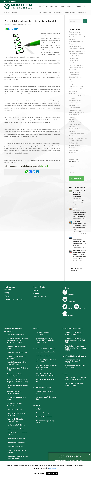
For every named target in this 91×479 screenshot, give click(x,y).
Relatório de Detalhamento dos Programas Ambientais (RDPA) (17, 381)
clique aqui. (44, 166)
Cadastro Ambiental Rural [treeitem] (77, 51)
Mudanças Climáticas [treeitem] (75, 105)
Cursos (65, 374)
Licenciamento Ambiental (15, 334)
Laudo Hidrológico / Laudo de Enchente (17, 434)
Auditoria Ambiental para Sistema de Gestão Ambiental (46, 374)
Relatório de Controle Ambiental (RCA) (14, 375)
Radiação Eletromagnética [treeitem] (77, 122)
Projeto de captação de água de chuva (46, 422)
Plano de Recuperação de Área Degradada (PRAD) (17, 457)
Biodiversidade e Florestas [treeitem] (77, 48)
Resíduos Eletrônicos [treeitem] (75, 140)
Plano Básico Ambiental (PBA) (17, 352)
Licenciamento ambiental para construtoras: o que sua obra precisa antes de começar (79, 241)
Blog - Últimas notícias (10, 12)
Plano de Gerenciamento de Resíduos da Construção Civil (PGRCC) (75, 340)
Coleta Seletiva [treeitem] (73, 58)
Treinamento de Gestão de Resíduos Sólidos (74, 384)
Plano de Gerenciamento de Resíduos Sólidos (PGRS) (74, 333)
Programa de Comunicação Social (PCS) (16, 414)
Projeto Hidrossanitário (44, 417)
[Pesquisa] (85, 6)
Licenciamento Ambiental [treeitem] (77, 96)
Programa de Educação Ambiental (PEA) (15, 420)
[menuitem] (43, 6)
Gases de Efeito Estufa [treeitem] (76, 86)
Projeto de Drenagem (43, 413)
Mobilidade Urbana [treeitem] (75, 103)
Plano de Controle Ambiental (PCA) (16, 347)
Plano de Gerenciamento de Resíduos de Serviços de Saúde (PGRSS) (75, 348)
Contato (36, 293)
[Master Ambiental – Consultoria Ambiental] (18, 6)
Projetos (36, 405)
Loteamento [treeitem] (72, 98)
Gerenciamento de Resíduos (72, 329)
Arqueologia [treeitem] (73, 44)
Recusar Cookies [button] (39, 473)
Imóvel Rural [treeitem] (73, 91)
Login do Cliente (39, 287)
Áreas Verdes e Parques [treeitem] (76, 41)
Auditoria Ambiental (25, 24)
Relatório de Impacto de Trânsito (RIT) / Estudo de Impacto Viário (45, 340)
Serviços (7, 293)
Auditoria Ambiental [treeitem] (75, 46)
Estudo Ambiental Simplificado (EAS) (17, 387)
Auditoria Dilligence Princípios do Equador (46, 361)
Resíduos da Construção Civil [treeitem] (78, 138)
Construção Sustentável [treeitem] (76, 65)
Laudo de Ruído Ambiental (16, 443)
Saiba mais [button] (52, 468)
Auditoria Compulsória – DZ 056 (45, 380)
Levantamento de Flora (15, 446)
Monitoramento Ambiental (16, 425)
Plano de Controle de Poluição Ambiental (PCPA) (17, 363)
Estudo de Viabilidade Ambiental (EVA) (14, 404)
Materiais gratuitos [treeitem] (75, 100)
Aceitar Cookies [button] (52, 473)
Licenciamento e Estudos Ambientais (13, 330)
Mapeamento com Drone (15, 429)
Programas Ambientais (14, 409)
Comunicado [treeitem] (73, 63)
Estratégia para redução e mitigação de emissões (74, 361)
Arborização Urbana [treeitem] (75, 34)
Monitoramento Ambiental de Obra (46, 398)
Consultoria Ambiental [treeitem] (76, 67)
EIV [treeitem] (70, 79)
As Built (38, 409)
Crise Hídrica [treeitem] (73, 70)
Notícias (36, 290)
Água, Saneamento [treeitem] (74, 32)
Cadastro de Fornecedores (13, 299)
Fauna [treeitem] (71, 84)
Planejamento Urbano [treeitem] (75, 110)
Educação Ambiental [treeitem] (75, 77)
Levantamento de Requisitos (46, 352)
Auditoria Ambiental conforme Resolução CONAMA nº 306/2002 (46, 368)
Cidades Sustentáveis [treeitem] (75, 56)
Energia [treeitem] (71, 82)
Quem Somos (9, 289)
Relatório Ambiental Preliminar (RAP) (17, 369)
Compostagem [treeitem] (73, 60)
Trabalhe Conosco (39, 297)
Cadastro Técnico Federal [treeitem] (77, 53)
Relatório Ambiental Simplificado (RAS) (14, 392)
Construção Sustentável (42, 388)
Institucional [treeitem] (73, 93)
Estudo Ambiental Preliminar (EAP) (16, 398)
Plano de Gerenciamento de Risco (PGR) (16, 357)
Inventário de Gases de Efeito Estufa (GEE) (75, 367)
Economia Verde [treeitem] (74, 74)
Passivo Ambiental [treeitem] (74, 107)
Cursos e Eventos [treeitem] (74, 72)
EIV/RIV (36, 329)
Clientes (7, 296)
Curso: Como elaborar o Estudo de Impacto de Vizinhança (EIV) (75, 378)
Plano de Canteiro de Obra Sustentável (45, 392)
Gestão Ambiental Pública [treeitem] (77, 89)
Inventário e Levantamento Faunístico (16, 451)
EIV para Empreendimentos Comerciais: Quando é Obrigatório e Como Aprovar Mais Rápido (79, 212)
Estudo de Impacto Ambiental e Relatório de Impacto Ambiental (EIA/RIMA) (17, 340)
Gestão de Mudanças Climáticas (74, 356)
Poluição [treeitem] (71, 117)
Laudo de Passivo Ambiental (16, 439)
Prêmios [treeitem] (71, 119)
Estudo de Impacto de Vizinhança (43, 333)
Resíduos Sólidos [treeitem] (74, 143)
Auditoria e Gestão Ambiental (44, 348)
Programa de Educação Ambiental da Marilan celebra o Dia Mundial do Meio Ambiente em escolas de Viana (79, 255)
